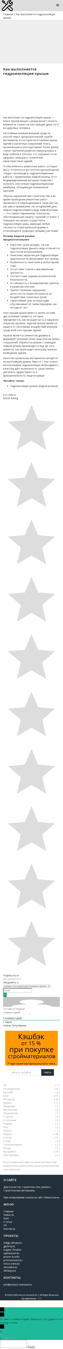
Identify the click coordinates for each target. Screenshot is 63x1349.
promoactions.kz (13, 1260)
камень (23, 1165)
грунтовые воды (48, 1162)
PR (5, 1225)
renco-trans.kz (12, 1263)
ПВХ (57, 1165)
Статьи (8, 1221)
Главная (8, 14)
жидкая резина (11, 1165)
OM (39, 1298)
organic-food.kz (12, 1249)
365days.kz (10, 1270)
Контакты (9, 1228)
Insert (31, 1347)
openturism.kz (11, 1253)
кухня (52, 1165)
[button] (57, 5)
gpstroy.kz (9, 1246)
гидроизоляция (31, 1162)
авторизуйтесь (12, 979)
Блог (6, 1218)
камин (30, 1165)
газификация (16, 1162)
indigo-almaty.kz (13, 1242)
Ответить (8, 1338)
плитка (6, 1169)
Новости (9, 1214)
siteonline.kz (10, 1267)
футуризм (15, 1169)
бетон (6, 1162)
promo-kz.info (11, 1256)
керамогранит (41, 1165)
